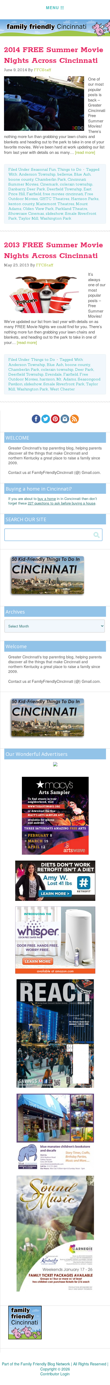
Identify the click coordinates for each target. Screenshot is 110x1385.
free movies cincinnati (63, 193)
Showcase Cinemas (26, 213)
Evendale (53, 374)
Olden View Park (38, 208)
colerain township (76, 184)
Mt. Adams (66, 379)
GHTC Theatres (54, 198)
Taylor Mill (28, 218)
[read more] (85, 152)
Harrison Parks (85, 198)
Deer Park (36, 189)
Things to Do (69, 169)
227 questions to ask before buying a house (61, 503)
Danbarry (16, 189)
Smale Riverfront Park (63, 384)
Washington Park (55, 218)
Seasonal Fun (43, 169)
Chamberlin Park (50, 179)
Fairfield (33, 193)
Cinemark (49, 184)
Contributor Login (55, 1373)
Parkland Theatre (71, 208)
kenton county (21, 203)
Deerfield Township (64, 189)
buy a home (47, 498)
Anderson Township (37, 174)
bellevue (64, 174)
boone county (20, 179)
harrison (47, 379)
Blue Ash (82, 174)
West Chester (62, 389)
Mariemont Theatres (55, 203)
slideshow (54, 213)
